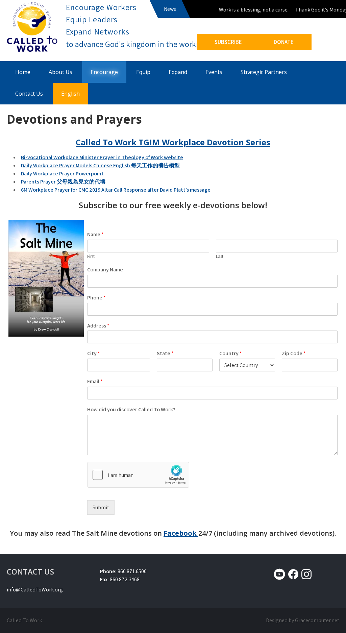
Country (230, 353)
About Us (60, 72)
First (91, 256)
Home (22, 72)
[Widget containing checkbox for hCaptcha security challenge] (138, 475)
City (93, 353)
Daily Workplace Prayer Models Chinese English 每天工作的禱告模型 (100, 165)
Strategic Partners (264, 72)
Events (213, 72)
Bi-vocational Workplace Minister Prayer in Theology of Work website (102, 157)
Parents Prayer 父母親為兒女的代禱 (63, 181)
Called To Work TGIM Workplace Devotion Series (173, 142)
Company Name (105, 269)
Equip (143, 72)
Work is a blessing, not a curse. (250, 9)
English (70, 93)
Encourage (104, 72)
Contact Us (29, 93)
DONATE (284, 42)
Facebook (181, 533)
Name (95, 234)
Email (95, 381)
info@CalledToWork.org (35, 589)
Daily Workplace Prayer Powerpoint (62, 173)
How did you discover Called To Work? (131, 409)
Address (98, 325)
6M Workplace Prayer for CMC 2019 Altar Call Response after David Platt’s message (116, 189)
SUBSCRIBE (228, 42)
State (165, 353)
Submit (101, 507)
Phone (96, 297)
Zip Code (294, 353)
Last (219, 256)
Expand (178, 72)
